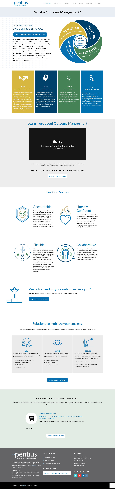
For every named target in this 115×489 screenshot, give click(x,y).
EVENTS (66, 3)
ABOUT (56, 3)
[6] (35, 428)
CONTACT (98, 3)
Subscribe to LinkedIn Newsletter (56, 473)
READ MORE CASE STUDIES (56, 436)
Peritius (24, 485)
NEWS (74, 3)
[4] (31, 428)
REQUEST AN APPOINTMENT (39, 299)
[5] (33, 428)
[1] (26, 428)
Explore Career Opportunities (52, 463)
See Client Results (49, 460)
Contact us (34, 465)
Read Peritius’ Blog (50, 457)
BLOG (81, 3)
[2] (27, 428)
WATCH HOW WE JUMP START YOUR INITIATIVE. (31, 34)
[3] (29, 428)
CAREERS (89, 3)
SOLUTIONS (46, 3)
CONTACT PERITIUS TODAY (57, 176)
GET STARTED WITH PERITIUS (57, 380)
